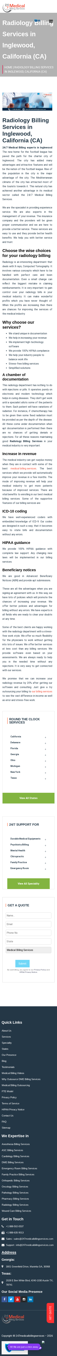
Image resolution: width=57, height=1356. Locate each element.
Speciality (7, 1042)
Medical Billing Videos (13, 1073)
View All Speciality (28, 883)
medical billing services (23, 468)
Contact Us (7, 1115)
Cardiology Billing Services (15, 1156)
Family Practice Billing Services (18, 1174)
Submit (22, 963)
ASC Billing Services (12, 1150)
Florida (14, 748)
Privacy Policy (40, 970)
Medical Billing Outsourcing (16, 1085)
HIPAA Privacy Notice (28, 972)
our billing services (42, 691)
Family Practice (18, 862)
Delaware (15, 742)
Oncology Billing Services (15, 1186)
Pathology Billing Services (15, 1192)
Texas (13, 778)
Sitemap (6, 1127)
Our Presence (9, 1055)
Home (8, 67)
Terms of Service (10, 1103)
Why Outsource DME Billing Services (21, 1079)
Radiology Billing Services (15, 1204)
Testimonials (8, 1067)
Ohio (12, 760)
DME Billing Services (13, 1162)
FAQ (4, 1121)
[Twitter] (11, 1299)
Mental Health (17, 850)
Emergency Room (19, 868)
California (15, 736)
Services (6, 1036)
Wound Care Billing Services (16, 1210)
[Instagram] (24, 1299)
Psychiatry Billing (19, 844)
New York (15, 772)
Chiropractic (17, 856)
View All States (28, 798)
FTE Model (7, 1091)
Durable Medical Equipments (25, 838)
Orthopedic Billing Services (16, 1180)
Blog (4, 1061)
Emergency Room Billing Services (19, 1168)
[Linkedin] (30, 1299)
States (5, 1048)
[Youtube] (17, 1299)
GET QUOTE (50, 1313)
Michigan (15, 766)
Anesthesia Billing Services (16, 1144)
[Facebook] (4, 1299)
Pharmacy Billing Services (15, 1198)
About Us (6, 1030)
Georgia (14, 754)
